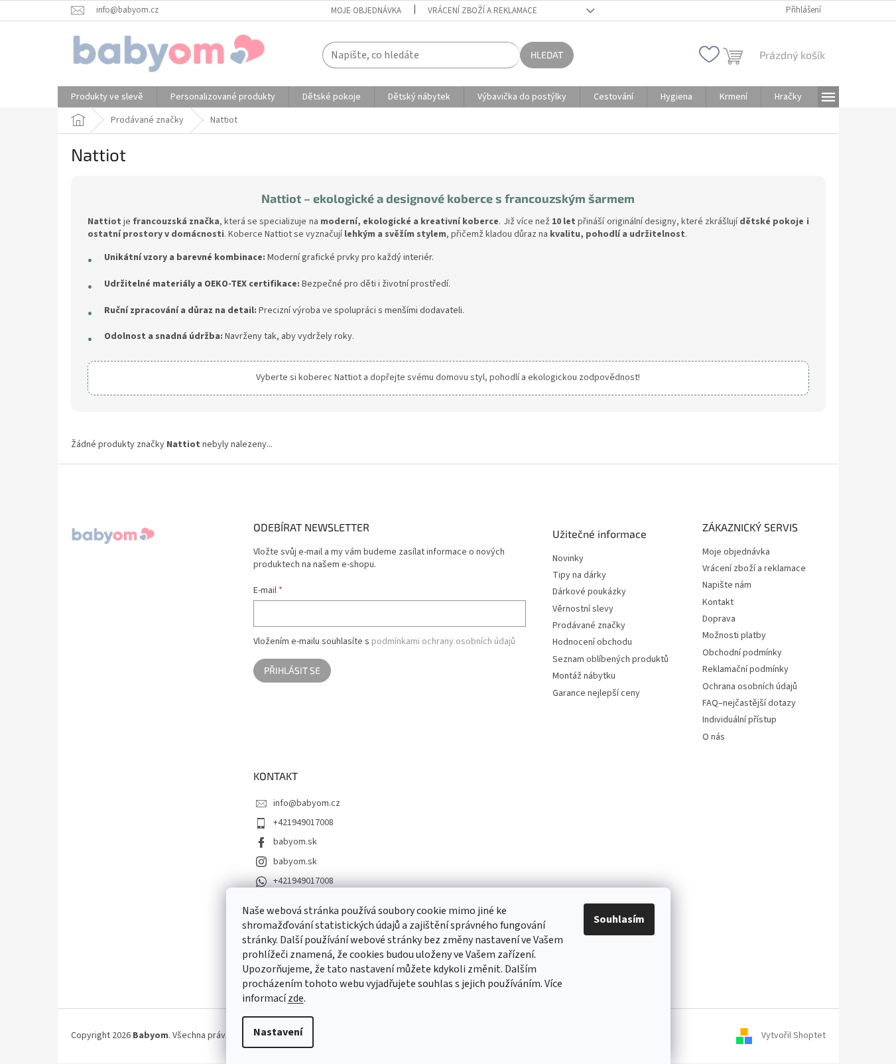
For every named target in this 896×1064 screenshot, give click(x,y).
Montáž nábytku (583, 676)
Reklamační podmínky (745, 669)
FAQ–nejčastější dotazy (749, 703)
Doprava (719, 619)
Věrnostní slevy (582, 609)
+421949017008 (303, 822)
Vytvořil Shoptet (793, 1035)
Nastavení (277, 1032)
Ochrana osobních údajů (749, 686)
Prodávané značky (588, 626)
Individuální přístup (739, 719)
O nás (713, 737)
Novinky (568, 559)
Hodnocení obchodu (592, 642)
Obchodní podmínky (742, 652)
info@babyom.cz (306, 803)
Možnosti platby (734, 635)
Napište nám (726, 585)
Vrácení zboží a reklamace (482, 11)
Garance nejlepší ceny (596, 693)
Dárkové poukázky (589, 592)
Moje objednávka (366, 11)
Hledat (547, 54)
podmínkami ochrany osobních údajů (443, 641)
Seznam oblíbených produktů (610, 659)
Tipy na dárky (579, 575)
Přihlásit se (292, 670)
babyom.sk (295, 841)
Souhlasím (619, 919)
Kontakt (718, 602)
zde (296, 998)
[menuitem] (107, 96)
